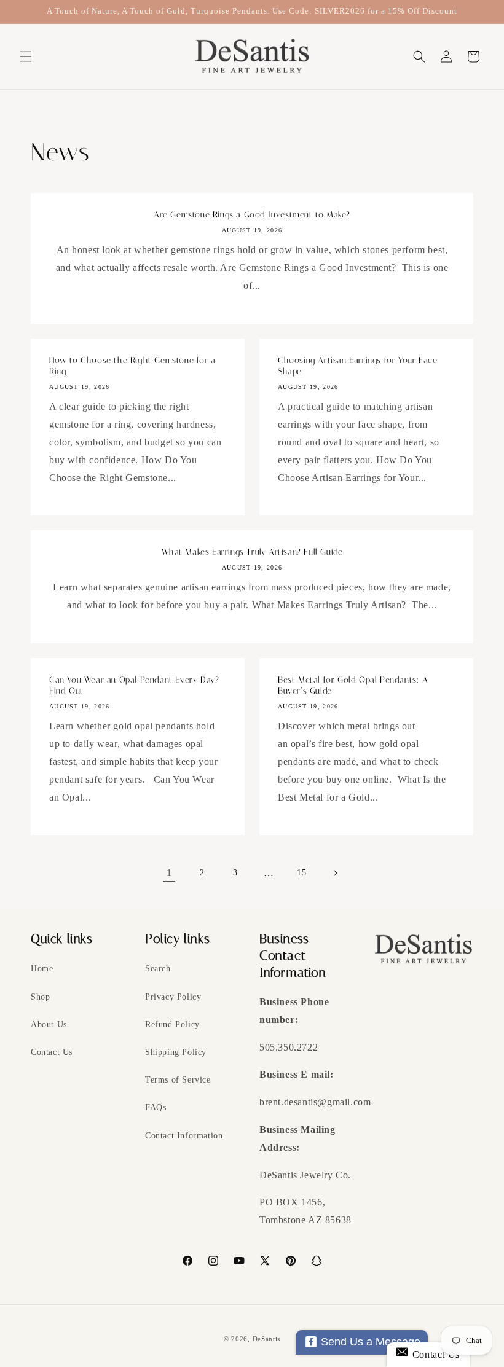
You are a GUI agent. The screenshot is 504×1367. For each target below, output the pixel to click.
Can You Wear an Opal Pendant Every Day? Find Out (134, 685)
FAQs (155, 1107)
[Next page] (334, 873)
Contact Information (183, 1135)
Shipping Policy (176, 1052)
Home (42, 968)
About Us (49, 1024)
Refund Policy (172, 1024)
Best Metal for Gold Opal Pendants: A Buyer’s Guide (353, 685)
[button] (25, 56)
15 (301, 872)
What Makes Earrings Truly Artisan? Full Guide (252, 552)
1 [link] (169, 873)
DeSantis (267, 1338)
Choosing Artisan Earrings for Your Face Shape (357, 366)
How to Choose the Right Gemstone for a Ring (132, 366)
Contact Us (52, 1052)
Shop (40, 996)
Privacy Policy (173, 996)
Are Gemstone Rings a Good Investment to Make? (252, 215)
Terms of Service (178, 1079)
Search (158, 968)
